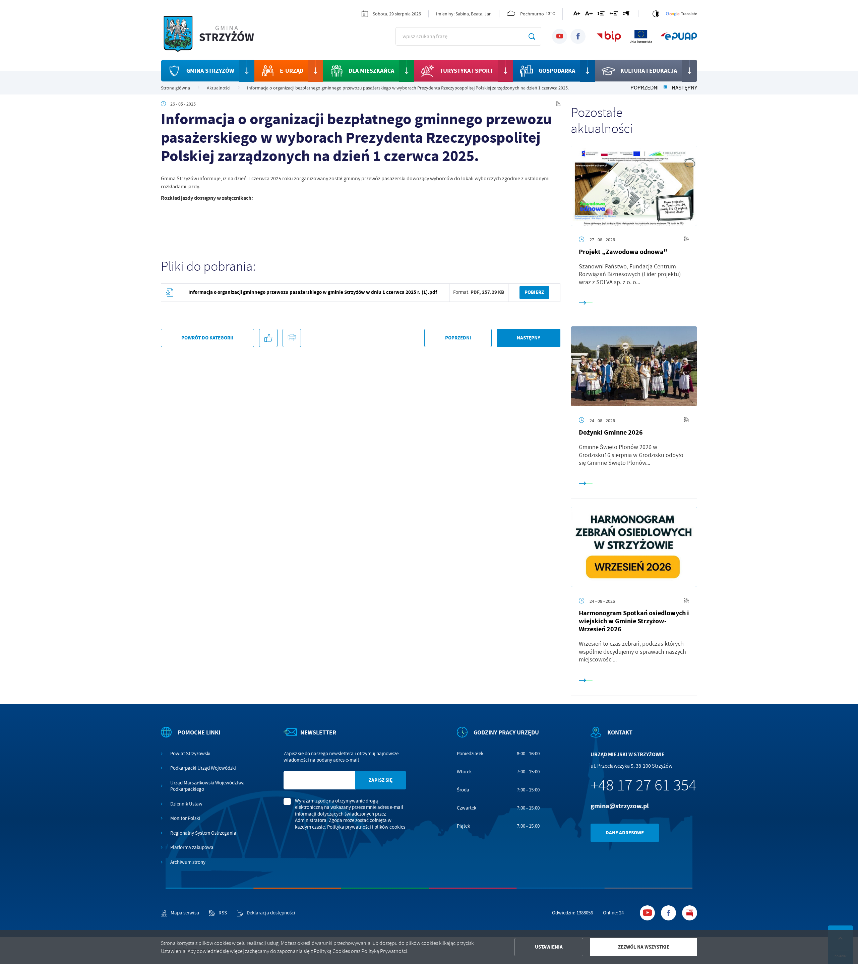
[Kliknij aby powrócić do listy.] (665, 87)
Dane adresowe (625, 832)
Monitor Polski (185, 818)
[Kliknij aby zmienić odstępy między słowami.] (614, 15)
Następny (684, 87)
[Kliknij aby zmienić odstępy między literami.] (589, 15)
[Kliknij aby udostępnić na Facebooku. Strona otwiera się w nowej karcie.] (268, 338)
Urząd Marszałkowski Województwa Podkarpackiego (207, 786)
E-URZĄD (291, 71)
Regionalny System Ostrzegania (203, 833)
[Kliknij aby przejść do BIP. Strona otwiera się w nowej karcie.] (608, 36)
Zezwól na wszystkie (643, 947)
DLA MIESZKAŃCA (371, 71)
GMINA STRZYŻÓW (210, 71)
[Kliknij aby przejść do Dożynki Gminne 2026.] (634, 366)
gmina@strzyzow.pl (620, 806)
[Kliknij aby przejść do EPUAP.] (678, 36)
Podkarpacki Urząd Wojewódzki (203, 768)
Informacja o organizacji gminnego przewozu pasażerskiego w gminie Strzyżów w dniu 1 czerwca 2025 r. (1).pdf (312, 292)
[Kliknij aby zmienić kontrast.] (656, 13)
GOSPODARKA (557, 71)
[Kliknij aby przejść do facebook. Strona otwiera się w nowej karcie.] (578, 36)
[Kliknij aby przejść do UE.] (641, 36)
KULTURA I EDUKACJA (648, 71)
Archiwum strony (187, 862)
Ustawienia (549, 947)
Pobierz (534, 292)
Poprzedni (644, 87)
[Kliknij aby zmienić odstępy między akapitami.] (626, 15)
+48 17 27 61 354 (643, 785)
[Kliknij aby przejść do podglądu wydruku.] (292, 338)
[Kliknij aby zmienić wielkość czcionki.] (577, 15)
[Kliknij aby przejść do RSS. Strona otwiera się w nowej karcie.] (558, 104)
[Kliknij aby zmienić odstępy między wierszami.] (601, 15)
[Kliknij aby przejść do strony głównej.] (214, 35)
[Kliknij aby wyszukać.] (532, 36)
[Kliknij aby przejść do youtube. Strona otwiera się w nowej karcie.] (559, 36)
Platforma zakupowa (191, 847)
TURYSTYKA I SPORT (466, 71)
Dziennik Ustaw (186, 804)
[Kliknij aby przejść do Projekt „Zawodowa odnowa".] (634, 186)
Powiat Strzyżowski (190, 754)
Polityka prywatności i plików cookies (366, 827)
